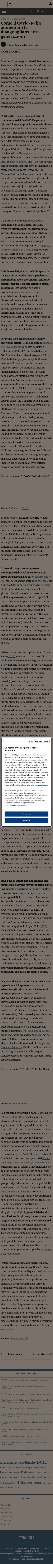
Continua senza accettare (38, 741)
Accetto (26, 820)
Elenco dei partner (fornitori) (16, 805)
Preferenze (26, 814)
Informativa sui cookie (39, 785)
